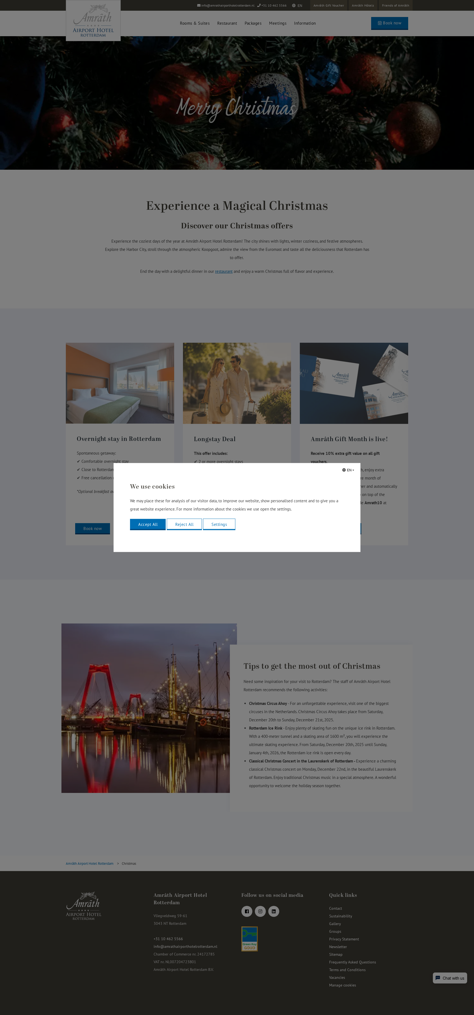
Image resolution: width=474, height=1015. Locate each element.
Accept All (147, 524)
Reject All (184, 524)
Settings (219, 524)
